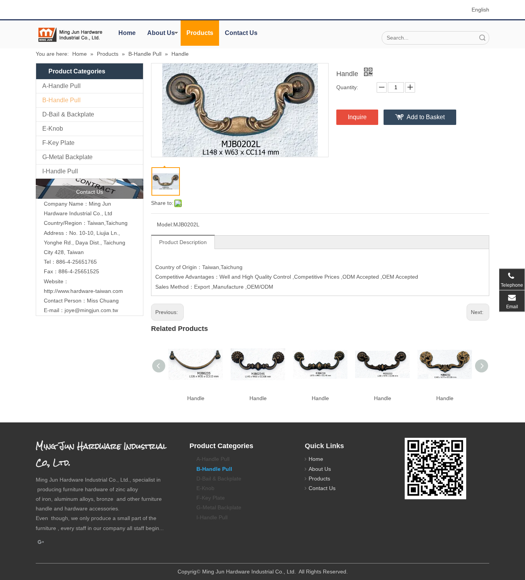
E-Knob (52, 128)
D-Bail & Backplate (68, 114)
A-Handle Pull (61, 86)
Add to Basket (426, 117)
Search (482, 38)
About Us (161, 33)
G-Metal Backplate (67, 157)
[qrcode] (435, 468)
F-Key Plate (58, 143)
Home (127, 33)
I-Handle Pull (60, 171)
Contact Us (241, 33)
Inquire (357, 117)
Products (199, 33)
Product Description (183, 242)
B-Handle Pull (61, 100)
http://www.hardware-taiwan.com (83, 291)
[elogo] (70, 34)
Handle (195, 398)
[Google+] (41, 542)
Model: (165, 224)
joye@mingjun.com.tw (91, 310)
